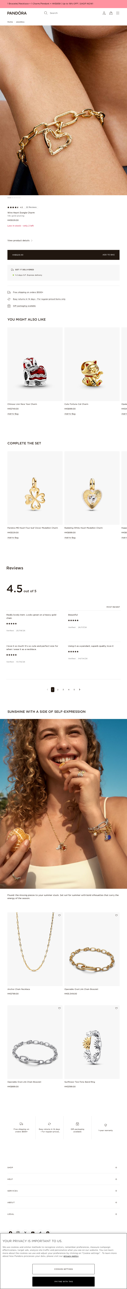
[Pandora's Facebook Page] (10, 1233)
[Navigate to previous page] (47, 689)
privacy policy (71, 1256)
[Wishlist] (59, 915)
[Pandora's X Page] (25, 1233)
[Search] (45, 13)
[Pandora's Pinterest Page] (48, 1233)
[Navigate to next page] (80, 689)
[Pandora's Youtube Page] (33, 1233)
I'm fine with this (63, 1281)
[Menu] (117, 13)
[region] (63, 1261)
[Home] (17, 13)
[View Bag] (110, 13)
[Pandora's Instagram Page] (18, 1233)
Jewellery (20, 22)
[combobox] (114, 607)
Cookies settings (63, 1269)
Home (10, 22)
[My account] (104, 13)
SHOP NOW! (86, 3)
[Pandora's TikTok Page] (40, 1233)
